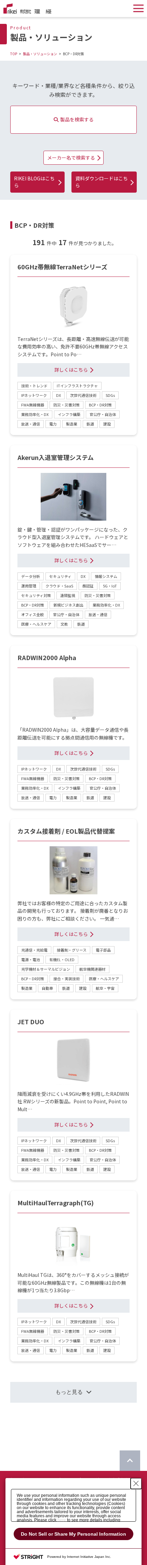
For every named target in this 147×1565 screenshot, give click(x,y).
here (61, 1520)
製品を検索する (77, 119)
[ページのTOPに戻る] (130, 1460)
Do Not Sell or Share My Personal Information (73, 1534)
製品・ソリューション (40, 53)
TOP (13, 53)
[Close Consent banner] (136, 1483)
